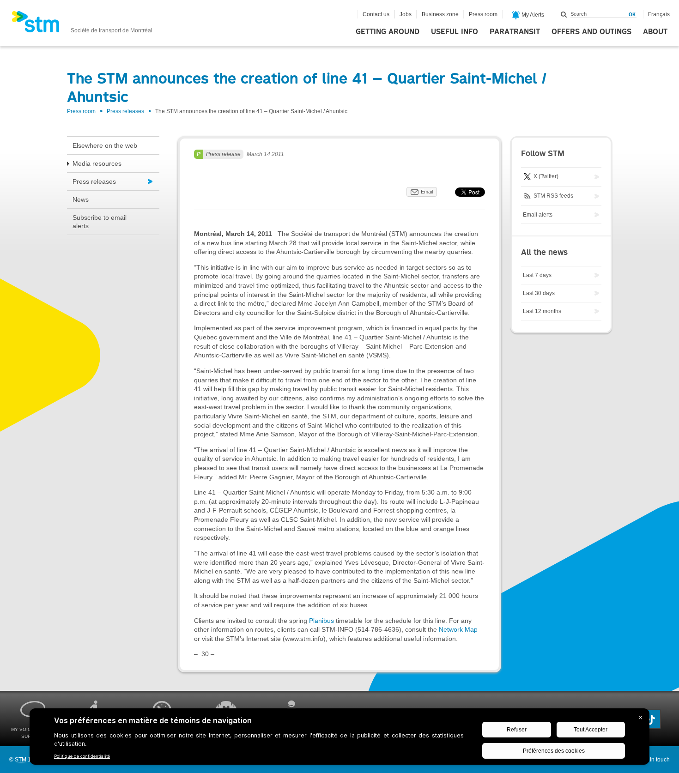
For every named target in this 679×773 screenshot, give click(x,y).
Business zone (440, 14)
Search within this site (564, 14)
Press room (483, 14)
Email (427, 191)
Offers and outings (591, 32)
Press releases (125, 111)
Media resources (97, 163)
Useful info (454, 32)
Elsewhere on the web (105, 145)
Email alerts (537, 214)
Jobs (406, 14)
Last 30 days (539, 293)
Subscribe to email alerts (100, 221)
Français (659, 14)
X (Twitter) (545, 176)
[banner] (82, 24)
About (655, 32)
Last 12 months (542, 311)
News (81, 199)
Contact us (376, 14)
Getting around (387, 32)
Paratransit (515, 32)
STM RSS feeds (552, 196)
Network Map (458, 629)
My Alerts (532, 15)
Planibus (321, 620)
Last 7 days (537, 275)
